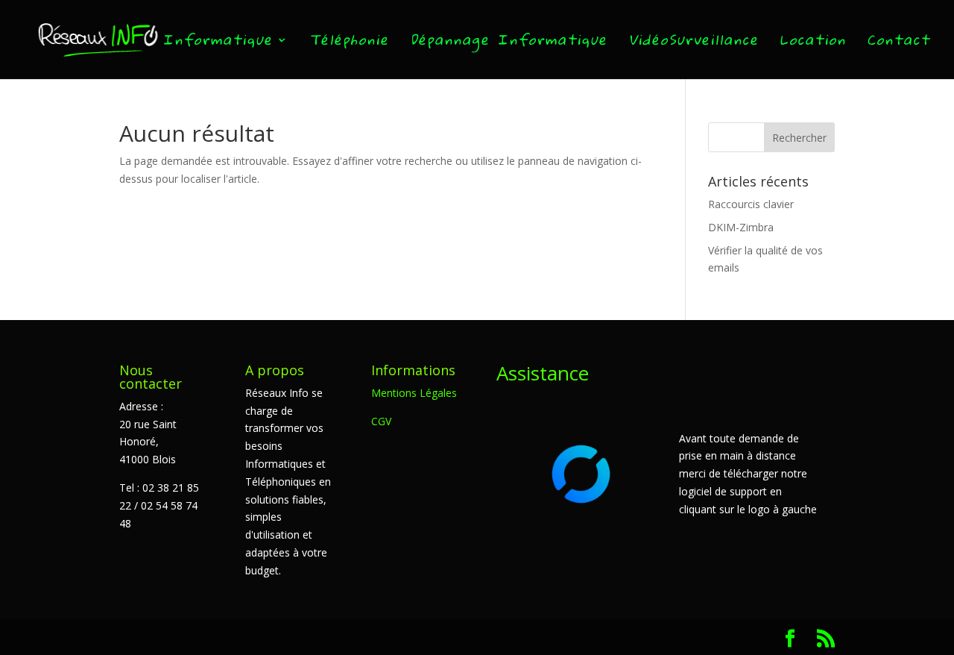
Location (813, 43)
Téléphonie (349, 43)
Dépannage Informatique (508, 43)
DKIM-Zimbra (741, 227)
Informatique (217, 43)
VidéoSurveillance (693, 43)
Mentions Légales (414, 393)
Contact (898, 43)
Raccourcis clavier (751, 204)
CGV (381, 421)
